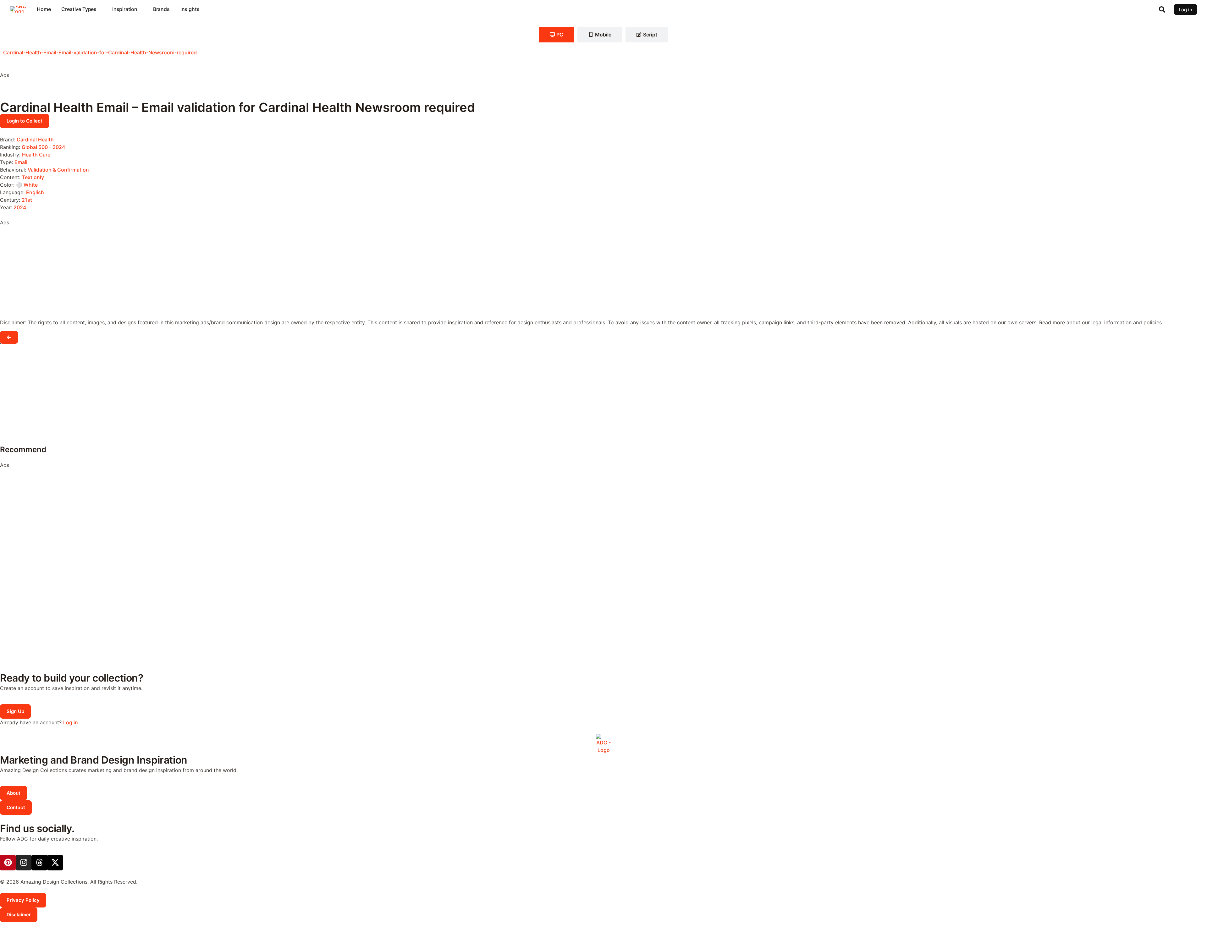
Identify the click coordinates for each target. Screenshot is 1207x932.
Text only (33, 177)
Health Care (36, 154)
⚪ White (27, 185)
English (35, 192)
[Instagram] (23, 862)
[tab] (556, 34)
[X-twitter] (55, 862)
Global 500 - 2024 (43, 147)
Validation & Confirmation (58, 170)
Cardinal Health (35, 139)
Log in (70, 722)
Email (20, 162)
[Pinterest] (8, 862)
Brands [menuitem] (161, 9)
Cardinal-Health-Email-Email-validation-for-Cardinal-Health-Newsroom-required (100, 52)
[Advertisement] (50, 91)
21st (27, 200)
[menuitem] (81, 9)
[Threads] (39, 862)
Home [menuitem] (44, 9)
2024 (20, 207)
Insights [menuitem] (190, 9)
